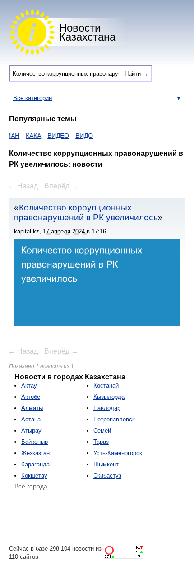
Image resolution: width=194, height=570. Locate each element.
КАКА (30, 135)
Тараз (101, 441)
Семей (102, 430)
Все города (30, 486)
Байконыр (34, 441)
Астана (31, 419)
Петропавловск (114, 419)
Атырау (31, 430)
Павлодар (106, 408)
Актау (29, 385)
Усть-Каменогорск (117, 453)
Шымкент (106, 464)
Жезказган (35, 453)
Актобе (30, 396)
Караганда (35, 464)
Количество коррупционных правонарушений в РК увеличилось (86, 212)
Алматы (32, 408)
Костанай (106, 385)
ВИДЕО (55, 135)
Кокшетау (34, 475)
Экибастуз (107, 475)
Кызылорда (109, 396)
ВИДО (81, 135)
